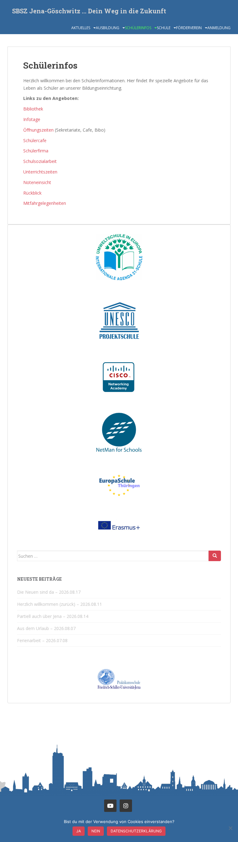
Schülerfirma (35, 151)
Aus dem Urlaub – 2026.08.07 (46, 628)
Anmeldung (219, 27)
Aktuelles (80, 27)
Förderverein (189, 27)
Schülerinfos (138, 27)
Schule (163, 27)
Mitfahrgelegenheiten (44, 203)
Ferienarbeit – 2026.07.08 (42, 640)
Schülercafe (34, 140)
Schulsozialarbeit (40, 161)
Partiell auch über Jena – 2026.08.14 (52, 616)
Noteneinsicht (37, 182)
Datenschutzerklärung (136, 831)
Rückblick (32, 193)
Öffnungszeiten (38, 130)
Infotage (31, 119)
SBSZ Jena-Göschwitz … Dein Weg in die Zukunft (89, 11)
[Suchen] (215, 556)
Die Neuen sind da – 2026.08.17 (49, 592)
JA (78, 831)
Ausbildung (107, 27)
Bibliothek (33, 109)
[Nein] (230, 828)
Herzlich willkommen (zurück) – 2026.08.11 (59, 604)
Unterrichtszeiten (40, 172)
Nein (95, 831)
